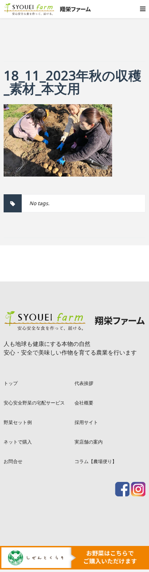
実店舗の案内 (88, 441)
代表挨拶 (83, 383)
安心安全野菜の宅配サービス (34, 402)
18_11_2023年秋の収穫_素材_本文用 (72, 82)
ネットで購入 (18, 441)
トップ (11, 383)
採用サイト (86, 422)
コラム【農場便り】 (95, 461)
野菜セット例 (18, 422)
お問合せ (13, 461)
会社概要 (83, 402)
